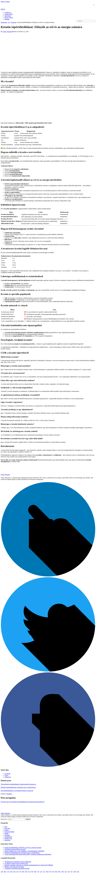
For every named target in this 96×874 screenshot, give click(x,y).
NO (47, 871)
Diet (5, 826)
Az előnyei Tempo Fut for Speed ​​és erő (16, 863)
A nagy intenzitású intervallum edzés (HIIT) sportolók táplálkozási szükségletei (27, 854)
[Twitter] (48, 671)
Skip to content (5, 1)
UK (78, 871)
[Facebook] (48, 766)
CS (8, 871)
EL (29, 871)
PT (50, 871)
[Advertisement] (48, 107)
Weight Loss (8, 838)
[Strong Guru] (14, 7)
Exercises (7, 828)
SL (66, 871)
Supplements (8, 837)
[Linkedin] (48, 576)
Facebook (7, 773)
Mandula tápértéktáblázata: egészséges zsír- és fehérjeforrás (18, 787)
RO (56, 871)
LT (44, 871)
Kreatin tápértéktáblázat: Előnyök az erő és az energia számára (22, 847)
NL (15, 871)
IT (38, 871)
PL (53, 871)
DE (26, 871)
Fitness (6, 830)
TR (75, 871)
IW (32, 871)
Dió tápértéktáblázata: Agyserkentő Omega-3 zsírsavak (17, 790)
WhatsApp (7, 777)
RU (59, 871)
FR (23, 871)
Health (6, 833)
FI (20, 871)
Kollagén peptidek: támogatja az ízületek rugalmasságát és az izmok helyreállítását (28, 865)
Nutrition (9, 794)
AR (2, 871)
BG (5, 871)
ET (18, 871)
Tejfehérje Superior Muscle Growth (15, 849)
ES (68, 871)
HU (35, 871)
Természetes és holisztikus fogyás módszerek (17, 861)
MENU (3, 9)
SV (72, 871)
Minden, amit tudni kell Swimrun (14, 867)
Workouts (7, 840)
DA (11, 871)
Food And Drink (9, 832)
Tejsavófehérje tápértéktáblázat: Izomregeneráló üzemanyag (18, 784)
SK (63, 871)
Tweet (6, 775)
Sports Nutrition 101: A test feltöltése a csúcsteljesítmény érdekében (24, 851)
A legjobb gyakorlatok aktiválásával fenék (16, 868)
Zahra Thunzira (5, 813)
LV (41, 871)
